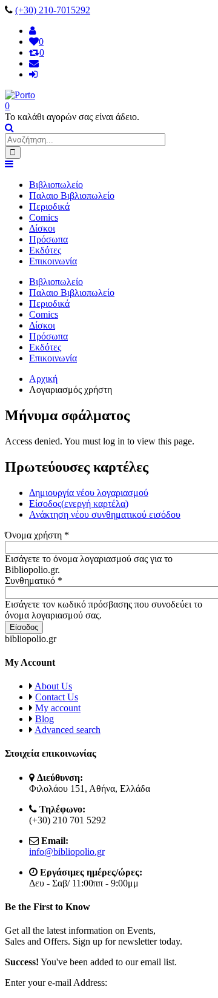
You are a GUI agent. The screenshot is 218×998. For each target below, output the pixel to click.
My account (58, 708)
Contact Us (56, 697)
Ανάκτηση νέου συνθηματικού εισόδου (104, 514)
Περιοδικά (49, 206)
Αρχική (43, 378)
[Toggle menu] (9, 164)
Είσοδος (78, 503)
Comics (43, 217)
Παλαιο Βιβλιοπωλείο (71, 195)
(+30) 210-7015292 (52, 10)
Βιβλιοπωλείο (56, 184)
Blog (44, 719)
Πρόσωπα (48, 239)
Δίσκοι (42, 228)
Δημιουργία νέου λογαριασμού (88, 492)
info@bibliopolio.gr (67, 851)
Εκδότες (45, 250)
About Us (53, 686)
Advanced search (68, 730)
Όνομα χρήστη (37, 535)
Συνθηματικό (33, 580)
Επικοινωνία (53, 261)
